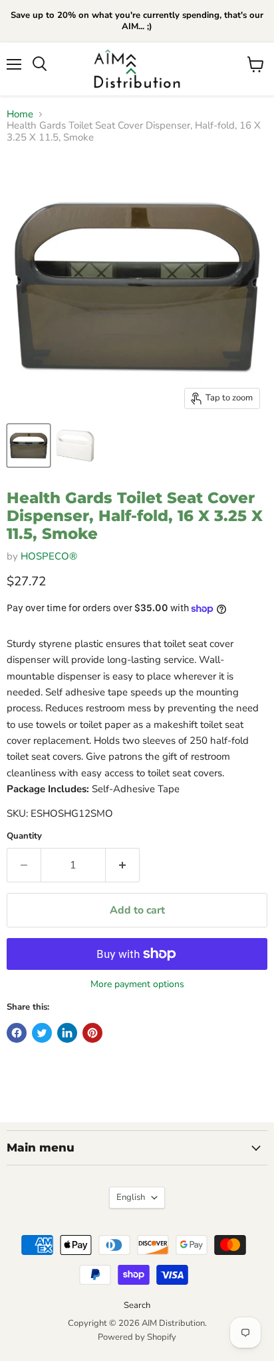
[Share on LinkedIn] (67, 1033)
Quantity (24, 836)
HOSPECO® (49, 556)
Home (20, 114)
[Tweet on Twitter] (42, 1033)
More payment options (137, 984)
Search (137, 1305)
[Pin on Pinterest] (92, 1033)
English (130, 1197)
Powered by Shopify (137, 1337)
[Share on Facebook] (17, 1033)
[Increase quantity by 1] (123, 865)
